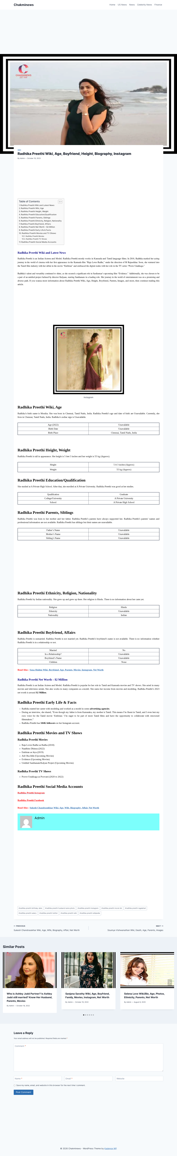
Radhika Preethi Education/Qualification (38, 214)
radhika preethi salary (27, 913)
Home (112, 4)
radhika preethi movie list (112, 908)
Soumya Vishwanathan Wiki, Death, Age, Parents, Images (135, 928)
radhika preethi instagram (88, 908)
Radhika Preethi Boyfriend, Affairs (36, 224)
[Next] (170, 982)
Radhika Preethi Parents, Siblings (35, 218)
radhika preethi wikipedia (90, 913)
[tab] (83, 1015)
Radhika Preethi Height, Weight (34, 211)
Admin (22, 158)
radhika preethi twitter (48, 913)
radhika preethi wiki (69, 913)
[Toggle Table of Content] (59, 202)
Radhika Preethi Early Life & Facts (36, 230)
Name (18, 1078)
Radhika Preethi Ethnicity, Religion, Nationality (41, 221)
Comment (20, 1046)
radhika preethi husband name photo (60, 908)
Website (120, 1078)
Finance (158, 4)
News (132, 4)
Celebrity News (144, 4)
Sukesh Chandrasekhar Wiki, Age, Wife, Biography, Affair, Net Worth (64, 808)
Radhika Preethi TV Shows (36, 239)
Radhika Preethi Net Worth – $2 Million (38, 227)
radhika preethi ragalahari (135, 908)
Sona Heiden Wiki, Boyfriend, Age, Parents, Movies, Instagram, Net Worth (67, 670)
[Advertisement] (86, 36)
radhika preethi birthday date (30, 908)
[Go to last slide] (7, 982)
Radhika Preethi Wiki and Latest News (37, 205)
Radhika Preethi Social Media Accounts (38, 242)
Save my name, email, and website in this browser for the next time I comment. (50, 1085)
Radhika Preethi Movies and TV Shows (39, 233)
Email (69, 1078)
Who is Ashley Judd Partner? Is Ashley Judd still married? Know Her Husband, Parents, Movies (29, 997)
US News (122, 4)
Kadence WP (110, 1148)
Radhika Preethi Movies (35, 236)
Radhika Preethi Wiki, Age (32, 208)
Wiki (19, 150)
